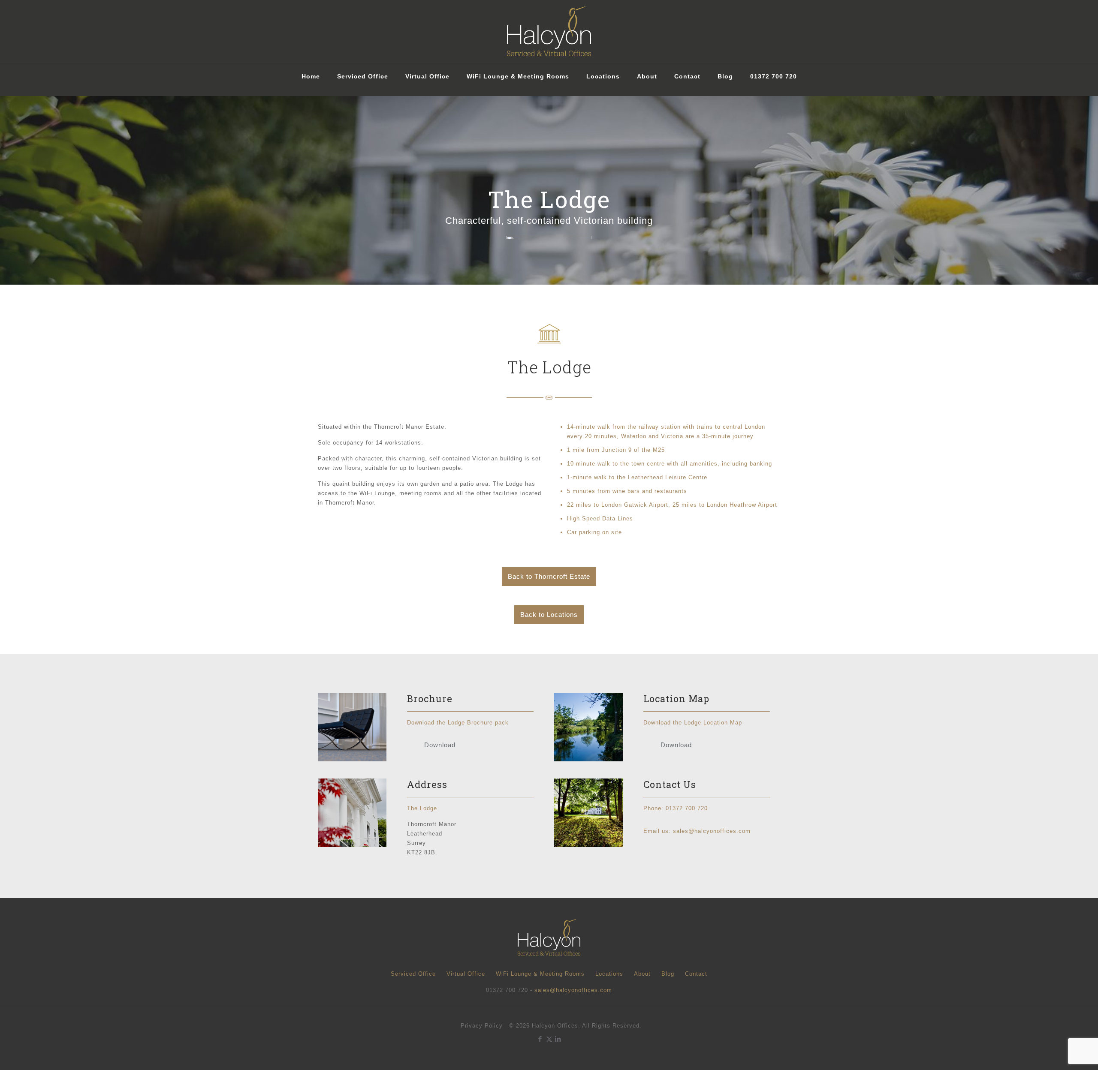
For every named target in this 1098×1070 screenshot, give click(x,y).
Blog (667, 974)
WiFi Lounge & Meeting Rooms (540, 974)
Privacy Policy (482, 1025)
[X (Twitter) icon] (549, 1039)
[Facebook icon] (540, 1039)
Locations (609, 974)
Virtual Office (465, 974)
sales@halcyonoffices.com (712, 831)
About (642, 974)
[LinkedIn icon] (558, 1039)
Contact (696, 974)
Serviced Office (413, 974)
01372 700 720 (687, 808)
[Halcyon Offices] (549, 31)
